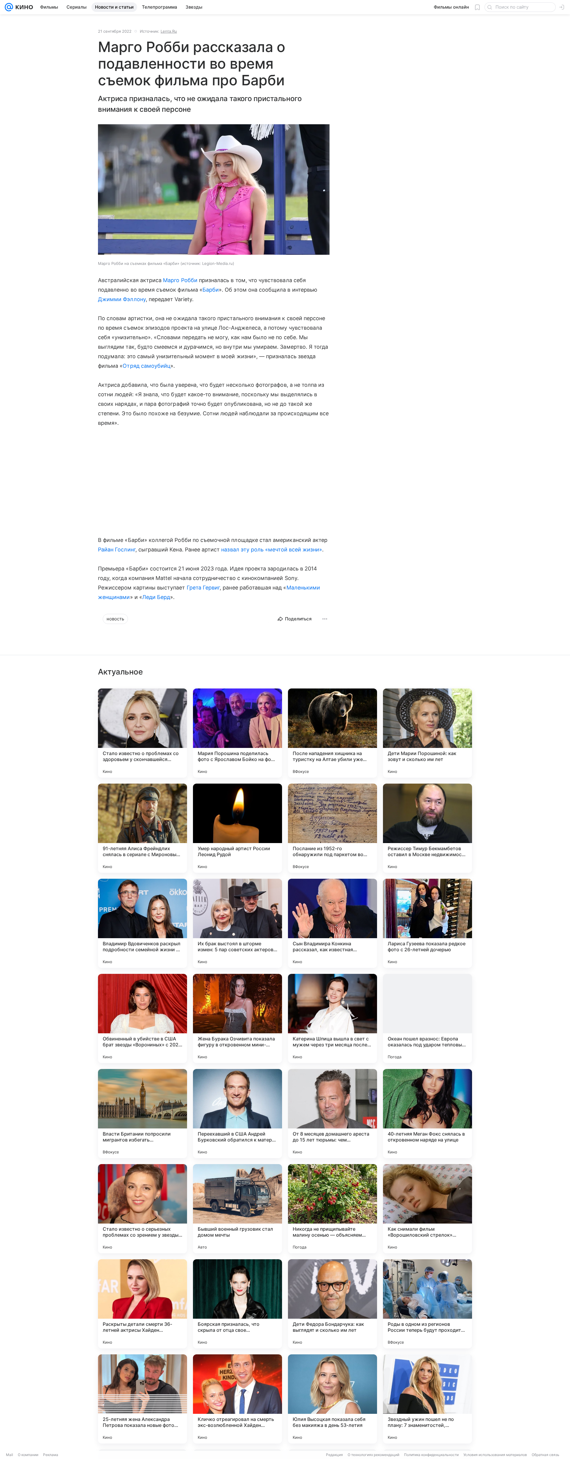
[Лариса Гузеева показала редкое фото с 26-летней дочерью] (427, 923)
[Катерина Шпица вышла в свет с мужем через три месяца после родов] (332, 1018)
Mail (9, 1454)
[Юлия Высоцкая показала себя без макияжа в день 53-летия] (332, 1399)
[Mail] (9, 7)
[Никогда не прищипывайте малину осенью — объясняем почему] (332, 1208)
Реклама (50, 1454)
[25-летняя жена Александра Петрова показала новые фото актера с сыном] (142, 1399)
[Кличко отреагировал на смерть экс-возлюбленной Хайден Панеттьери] (237, 1399)
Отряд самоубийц (146, 366)
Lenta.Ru (169, 31)
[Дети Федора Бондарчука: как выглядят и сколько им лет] (332, 1303)
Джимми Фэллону (122, 299)
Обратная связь (545, 1454)
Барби (210, 290)
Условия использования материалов (495, 1454)
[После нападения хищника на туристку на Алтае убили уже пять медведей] (332, 733)
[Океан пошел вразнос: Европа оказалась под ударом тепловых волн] (427, 1018)
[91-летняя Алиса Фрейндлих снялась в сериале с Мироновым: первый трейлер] (142, 828)
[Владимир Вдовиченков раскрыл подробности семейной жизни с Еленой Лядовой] (142, 923)
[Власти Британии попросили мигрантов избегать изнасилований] (142, 1113)
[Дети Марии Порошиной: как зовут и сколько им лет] (427, 733)
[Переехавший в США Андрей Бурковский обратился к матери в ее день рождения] (237, 1113)
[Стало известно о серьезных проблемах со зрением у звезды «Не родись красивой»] (142, 1208)
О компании (28, 1454)
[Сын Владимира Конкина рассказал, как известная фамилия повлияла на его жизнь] (332, 923)
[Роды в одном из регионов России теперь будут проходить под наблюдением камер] (427, 1303)
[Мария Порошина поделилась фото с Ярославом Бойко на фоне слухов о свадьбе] (237, 733)
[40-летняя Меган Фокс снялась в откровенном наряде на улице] (427, 1113)
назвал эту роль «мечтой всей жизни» (271, 549)
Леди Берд (156, 597)
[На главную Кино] (23, 7)
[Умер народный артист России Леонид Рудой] (237, 828)
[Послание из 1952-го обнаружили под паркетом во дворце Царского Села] (332, 828)
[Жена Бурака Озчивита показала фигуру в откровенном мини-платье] (237, 1018)
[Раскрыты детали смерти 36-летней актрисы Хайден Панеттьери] (142, 1303)
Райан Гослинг (116, 549)
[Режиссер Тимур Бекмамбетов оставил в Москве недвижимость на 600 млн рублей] (427, 828)
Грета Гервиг (203, 587)
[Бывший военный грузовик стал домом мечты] (237, 1208)
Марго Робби (180, 280)
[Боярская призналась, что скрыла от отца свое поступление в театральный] (237, 1303)
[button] (214, 190)
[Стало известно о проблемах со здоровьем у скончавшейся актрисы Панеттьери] (142, 733)
